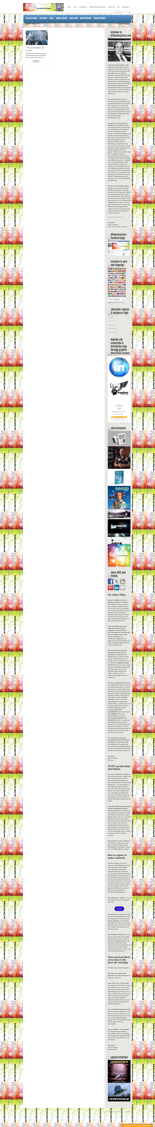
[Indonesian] (113, 280)
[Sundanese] (125, 291)
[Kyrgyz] (118, 282)
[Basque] (122, 269)
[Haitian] (111, 278)
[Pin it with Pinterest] (110, 587)
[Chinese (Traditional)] (125, 271)
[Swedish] (111, 294)
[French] (113, 275)
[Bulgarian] (113, 271)
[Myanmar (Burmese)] (113, 287)
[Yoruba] (122, 296)
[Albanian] (111, 269)
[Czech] (113, 273)
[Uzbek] (111, 296)
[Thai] (120, 294)
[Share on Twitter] (116, 581)
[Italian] (118, 280)
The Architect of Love (35, 49)
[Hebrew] (118, 278)
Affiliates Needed (31, 18)
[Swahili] (109, 294)
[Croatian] (111, 273)
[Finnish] (111, 275)
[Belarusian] (125, 269)
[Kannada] (125, 280)
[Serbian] (118, 289)
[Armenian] (118, 269)
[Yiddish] (120, 296)
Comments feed (113, 328)
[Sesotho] (122, 289)
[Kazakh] (109, 282)
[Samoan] (116, 291)
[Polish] (125, 287)
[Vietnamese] (113, 296)
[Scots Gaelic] (118, 291)
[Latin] (122, 282)
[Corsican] (109, 273)
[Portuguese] (109, 289)
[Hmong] (122, 278)
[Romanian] (113, 289)
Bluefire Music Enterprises (97, 7)
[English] (120, 273)
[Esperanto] (122, 273)
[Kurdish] (116, 282)
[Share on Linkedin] (116, 587)
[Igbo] (111, 280)
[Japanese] (120, 280)
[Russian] (116, 289)
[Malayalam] (118, 284)
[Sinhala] (109, 291)
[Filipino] (109, 275)
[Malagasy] (116, 284)
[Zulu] (125, 296)
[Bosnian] (111, 271)
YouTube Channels (100, 18)
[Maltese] (122, 284)
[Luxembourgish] (111, 284)
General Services (61, 18)
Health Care (74, 18)
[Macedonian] (113, 284)
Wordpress (128, 1112)
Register (111, 317)
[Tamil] (116, 294)
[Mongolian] (111, 287)
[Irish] (116, 280)
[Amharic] (113, 269)
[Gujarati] (109, 278)
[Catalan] (116, 271)
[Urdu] (109, 296)
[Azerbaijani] (120, 269)
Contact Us (111, 7)
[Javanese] (122, 280)
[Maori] (125, 284)
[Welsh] (116, 296)
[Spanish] (122, 291)
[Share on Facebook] (110, 581)
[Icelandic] (109, 280)
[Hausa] (113, 278)
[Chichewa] (120, 271)
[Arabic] (116, 269)
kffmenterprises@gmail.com (115, 217)
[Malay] (120, 284)
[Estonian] (125, 273)
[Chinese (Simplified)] (122, 271)
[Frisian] (116, 275)
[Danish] (116, 273)
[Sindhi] (125, 289)
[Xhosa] (118, 296)
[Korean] (113, 282)
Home (69, 7)
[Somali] (120, 291)
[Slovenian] (113, 291)
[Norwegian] (118, 287)
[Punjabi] (111, 289)
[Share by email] (122, 587)
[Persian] (122, 287)
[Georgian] (120, 275)
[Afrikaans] (109, 269)
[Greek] (125, 275)
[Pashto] (120, 287)
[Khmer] (111, 282)
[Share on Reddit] (122, 581)
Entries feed (112, 325)
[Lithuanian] (109, 284)
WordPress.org (113, 332)
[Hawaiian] (116, 278)
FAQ (118, 7)
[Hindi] (120, 278)
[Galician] (118, 275)
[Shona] (120, 289)
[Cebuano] (118, 271)
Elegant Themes (113, 1112)
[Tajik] (113, 294)
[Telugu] (118, 294)
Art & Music (43, 18)
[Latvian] (125, 282)
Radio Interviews (85, 18)
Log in (111, 321)
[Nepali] (116, 287)
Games (51, 18)
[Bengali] (109, 271)
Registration (125, 7)
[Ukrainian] (125, 294)
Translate (121, 302)
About (75, 7)
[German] (122, 275)
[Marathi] (109, 287)
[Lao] (120, 282)
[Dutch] (118, 273)
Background (83, 7)
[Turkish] (122, 294)
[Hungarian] (125, 278)
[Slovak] (111, 291)
